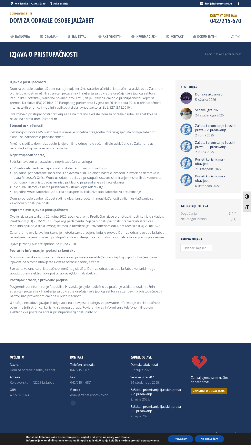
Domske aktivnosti (209, 94)
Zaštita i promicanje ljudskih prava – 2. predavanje (215, 128)
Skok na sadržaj (61, 3)
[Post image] (186, 98)
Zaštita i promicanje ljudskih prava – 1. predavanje (215, 144)
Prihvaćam (180, 439)
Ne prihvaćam (209, 439)
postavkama (151, 440)
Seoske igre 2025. (208, 110)
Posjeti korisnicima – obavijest (210, 161)
